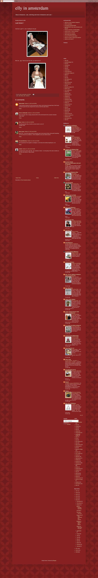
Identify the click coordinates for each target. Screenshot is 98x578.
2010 (77, 550)
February (79, 544)
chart (66, 68)
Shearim (67, 382)
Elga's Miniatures (69, 288)
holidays (66, 96)
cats (65, 66)
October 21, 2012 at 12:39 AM (29, 148)
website (66, 116)
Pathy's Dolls (68, 359)
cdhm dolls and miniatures (70, 34)
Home (37, 177)
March (78, 542)
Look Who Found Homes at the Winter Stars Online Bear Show (76, 222)
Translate (69, 424)
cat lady (66, 65)
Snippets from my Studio (70, 195)
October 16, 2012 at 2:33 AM (33, 140)
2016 (77, 492)
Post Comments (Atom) (26, 180)
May (78, 539)
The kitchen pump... (75, 183)
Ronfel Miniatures (69, 242)
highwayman (67, 94)
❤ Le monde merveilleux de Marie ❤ (73, 325)
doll (65, 77)
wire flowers (67, 118)
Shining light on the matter (76, 196)
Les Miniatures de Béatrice (71, 125)
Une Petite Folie (68, 230)
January (78, 546)
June (78, 537)
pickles (66, 102)
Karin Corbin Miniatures (70, 207)
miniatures (28, 95)
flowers (66, 88)
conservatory (67, 71)
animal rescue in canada (70, 32)
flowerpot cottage (68, 87)
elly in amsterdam (31, 8)
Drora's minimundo (23, 112)
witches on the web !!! (69, 39)
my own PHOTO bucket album (71, 36)
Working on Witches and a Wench (79, 523)
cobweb (66, 69)
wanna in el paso (68, 115)
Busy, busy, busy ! (75, 300)
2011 (77, 548)
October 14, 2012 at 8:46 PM (34, 112)
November (79, 503)
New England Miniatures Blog (71, 172)
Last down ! (79, 510)
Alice (66, 60)
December (79, 501)
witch (66, 119)
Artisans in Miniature (69, 262)
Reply (20, 108)
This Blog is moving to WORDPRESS (72, 383)
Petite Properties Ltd (69, 348)
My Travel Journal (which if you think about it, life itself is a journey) (73, 163)
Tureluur (67, 391)
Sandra (20, 148)
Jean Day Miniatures (69, 136)
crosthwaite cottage (69, 73)
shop (66, 107)
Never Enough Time (69, 219)
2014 (77, 496)
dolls (24, 95)
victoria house (68, 113)
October (78, 504)
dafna (66, 74)
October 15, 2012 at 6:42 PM (30, 131)
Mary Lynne (21, 131)
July (78, 535)
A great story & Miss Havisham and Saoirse (80, 517)
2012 (77, 499)
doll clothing (21, 95)
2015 (77, 494)
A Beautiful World (69, 182)
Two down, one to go (79, 513)
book (66, 63)
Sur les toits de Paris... (76, 326)
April (78, 540)
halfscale (66, 93)
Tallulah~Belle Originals (70, 299)
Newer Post (18, 177)
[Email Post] (33, 94)
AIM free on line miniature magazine (72, 22)
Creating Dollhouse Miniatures (71, 251)
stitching (66, 108)
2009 (77, 552)
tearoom (66, 110)
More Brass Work (75, 289)
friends (66, 91)
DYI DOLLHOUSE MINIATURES (72, 335)
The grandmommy (23, 140)
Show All (81, 415)
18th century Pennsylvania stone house (75, 174)
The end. (67, 165)
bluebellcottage (68, 62)
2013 (77, 498)
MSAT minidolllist (68, 24)
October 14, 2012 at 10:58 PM (28, 122)
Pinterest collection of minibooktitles (72, 29)
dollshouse (67, 83)
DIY (65, 76)
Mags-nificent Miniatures (70, 403)
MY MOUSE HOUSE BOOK (70, 25)
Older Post (56, 177)
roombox (66, 105)
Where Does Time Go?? (76, 370)
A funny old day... (75, 349)
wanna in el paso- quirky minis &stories (73, 37)
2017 (77, 490)
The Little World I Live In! (70, 369)
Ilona (20, 122)
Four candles (67, 90)
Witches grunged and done (79, 507)
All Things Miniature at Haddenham (71, 243)
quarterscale (67, 104)
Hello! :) (73, 276)
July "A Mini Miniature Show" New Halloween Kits (76, 138)
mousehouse (67, 101)
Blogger (54, 560)
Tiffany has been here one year (79, 527)
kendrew (66, 98)
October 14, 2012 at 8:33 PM (31, 103)
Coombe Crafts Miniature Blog (71, 149)
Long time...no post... (76, 404)
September (79, 530)
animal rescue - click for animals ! (71, 31)
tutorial (66, 111)
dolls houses (67, 82)
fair (65, 85)
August (78, 533)
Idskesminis (21, 103)
